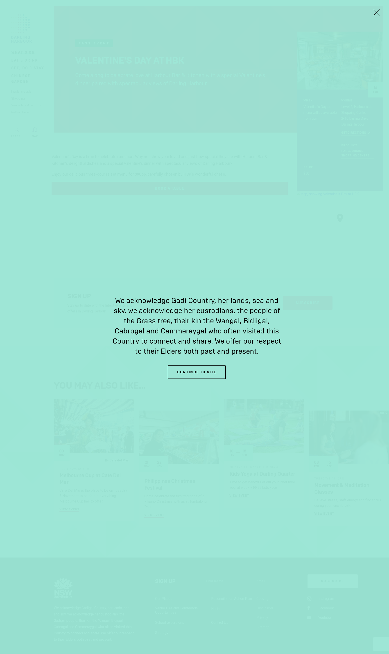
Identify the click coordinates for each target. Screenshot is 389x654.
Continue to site (196, 372)
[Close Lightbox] (376, 12)
